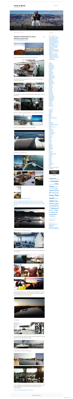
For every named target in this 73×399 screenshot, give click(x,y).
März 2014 (50, 85)
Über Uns (20, 26)
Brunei (50, 118)
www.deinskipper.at (32, 79)
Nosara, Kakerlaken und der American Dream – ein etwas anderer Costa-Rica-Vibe (54, 38)
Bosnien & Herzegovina (53, 117)
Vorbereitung (51, 168)
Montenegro (51, 148)
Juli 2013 (50, 88)
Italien (50, 139)
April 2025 (50, 64)
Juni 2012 (50, 102)
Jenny (27, 40)
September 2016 (51, 76)
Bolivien (50, 116)
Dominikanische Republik (53, 124)
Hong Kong (51, 134)
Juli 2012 (50, 101)
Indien (50, 135)
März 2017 (50, 74)
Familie (41, 26)
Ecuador (50, 125)
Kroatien (24, 390)
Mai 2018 (50, 71)
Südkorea (50, 156)
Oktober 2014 (51, 82)
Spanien (50, 159)
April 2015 (50, 80)
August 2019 (51, 69)
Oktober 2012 (51, 98)
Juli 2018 (50, 70)
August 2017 (51, 73)
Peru (50, 150)
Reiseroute (25, 26)
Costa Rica (51, 122)
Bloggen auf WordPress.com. (36, 395)
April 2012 (50, 104)
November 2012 (51, 97)
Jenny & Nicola (19, 5)
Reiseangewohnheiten (52, 153)
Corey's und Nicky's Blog (53, 224)
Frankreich (51, 131)
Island (50, 138)
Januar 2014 (51, 87)
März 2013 (50, 92)
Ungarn (50, 165)
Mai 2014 (50, 84)
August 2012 (51, 100)
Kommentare (31, 390)
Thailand (50, 162)
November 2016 (51, 75)
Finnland (50, 129)
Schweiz (50, 157)
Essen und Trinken (52, 126)
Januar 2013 (51, 94)
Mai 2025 (50, 63)
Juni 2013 (50, 89)
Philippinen (51, 151)
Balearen (50, 114)
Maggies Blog (51, 225)
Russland (50, 154)
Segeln (27, 390)
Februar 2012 (51, 106)
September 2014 (51, 83)
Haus (45, 26)
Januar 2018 (51, 72)
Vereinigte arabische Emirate (54, 167)
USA (50, 166)
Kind (22, 390)
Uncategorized (51, 163)
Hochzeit (37, 26)
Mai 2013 (50, 90)
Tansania (50, 160)
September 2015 (51, 78)
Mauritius (50, 145)
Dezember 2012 (51, 96)
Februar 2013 (51, 93)
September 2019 (51, 67)
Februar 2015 (51, 81)
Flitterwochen (51, 130)
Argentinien (51, 111)
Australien (50, 112)
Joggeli (50, 140)
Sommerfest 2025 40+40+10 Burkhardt (20, 29)
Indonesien (51, 136)
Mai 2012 (50, 103)
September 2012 (51, 99)
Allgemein (50, 109)
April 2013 (50, 91)
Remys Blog (51, 226)
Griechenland (51, 133)
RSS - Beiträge (51, 220)
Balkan (50, 115)
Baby (20, 390)
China (50, 121)
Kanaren (50, 141)
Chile (50, 120)
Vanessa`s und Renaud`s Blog (54, 228)
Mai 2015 (50, 79)
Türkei (50, 161)
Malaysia (50, 144)
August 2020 (51, 66)
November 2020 (51, 65)
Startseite (15, 26)
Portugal (50, 152)
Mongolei (50, 147)
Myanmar (50, 149)
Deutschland (51, 123)
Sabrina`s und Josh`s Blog (53, 227)
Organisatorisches (31, 26)
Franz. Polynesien (52, 132)
